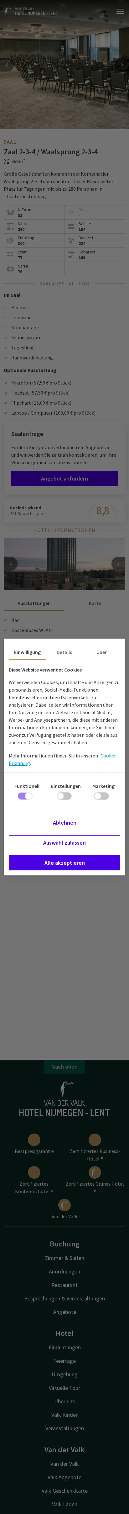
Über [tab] (101, 652)
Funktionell (26, 786)
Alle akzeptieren (64, 862)
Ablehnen (64, 822)
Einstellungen (66, 786)
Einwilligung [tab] (27, 652)
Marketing (103, 786)
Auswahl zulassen (64, 842)
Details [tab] (64, 652)
